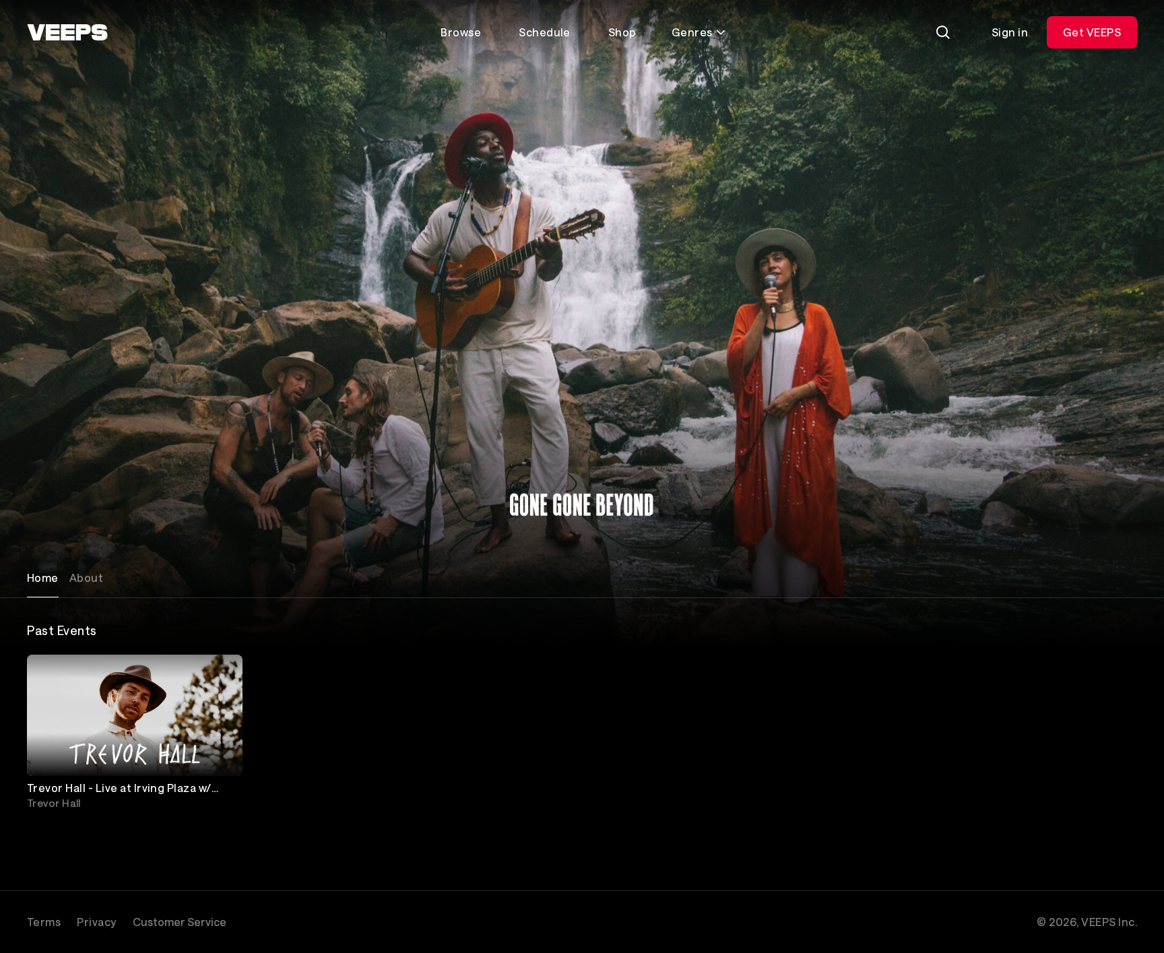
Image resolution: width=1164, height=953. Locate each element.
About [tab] (86, 577)
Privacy (96, 921)
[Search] (943, 32)
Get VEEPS (1092, 32)
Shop (622, 32)
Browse (461, 32)
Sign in (1010, 32)
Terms (44, 921)
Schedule (545, 32)
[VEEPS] (67, 32)
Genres (692, 32)
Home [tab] (43, 577)
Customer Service (179, 921)
